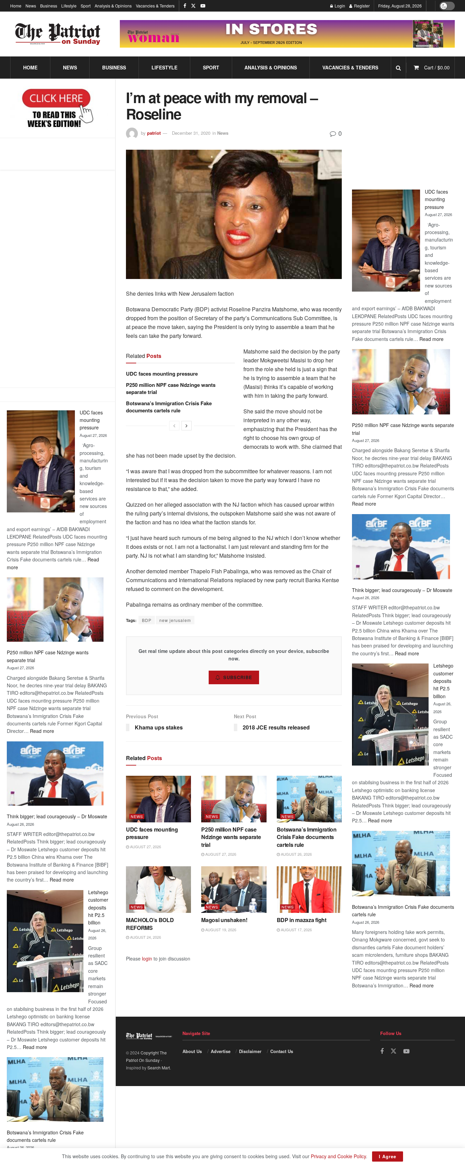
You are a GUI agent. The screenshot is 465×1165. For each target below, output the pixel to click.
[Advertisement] (57, 279)
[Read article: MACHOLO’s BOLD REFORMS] (158, 889)
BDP (146, 620)
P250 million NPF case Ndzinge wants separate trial (170, 388)
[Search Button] (398, 67)
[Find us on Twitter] (193, 6)
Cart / (437, 67)
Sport (86, 6)
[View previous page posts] (174, 425)
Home (15, 6)
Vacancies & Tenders (155, 6)
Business (48, 6)
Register (361, 6)
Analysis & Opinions (113, 6)
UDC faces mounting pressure (91, 420)
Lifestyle (69, 6)
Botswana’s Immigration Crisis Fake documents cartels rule (169, 406)
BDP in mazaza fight (301, 920)
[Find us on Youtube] (203, 6)
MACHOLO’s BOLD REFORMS (150, 923)
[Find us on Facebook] (184, 6)
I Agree (387, 1156)
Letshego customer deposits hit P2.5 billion (98, 907)
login (147, 958)
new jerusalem (175, 620)
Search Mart (158, 1067)
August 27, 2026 (145, 846)
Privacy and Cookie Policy (338, 1156)
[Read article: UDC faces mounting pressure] (158, 799)
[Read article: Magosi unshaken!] (233, 889)
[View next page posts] (186, 425)
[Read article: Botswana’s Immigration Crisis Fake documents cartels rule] (309, 799)
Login (339, 6)
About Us (192, 1051)
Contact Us (281, 1051)
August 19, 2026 (220, 929)
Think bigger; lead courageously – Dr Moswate (57, 816)
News (31, 6)
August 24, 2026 (145, 937)
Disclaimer (250, 1051)
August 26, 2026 (296, 854)
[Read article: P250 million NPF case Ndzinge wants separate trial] (233, 799)
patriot (154, 133)
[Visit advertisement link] (287, 34)
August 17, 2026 (296, 929)
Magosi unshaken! (224, 920)
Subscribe (237, 677)
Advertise (220, 1051)
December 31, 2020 (191, 133)
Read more (42, 730)
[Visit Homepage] (58, 34)
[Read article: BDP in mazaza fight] (309, 889)
